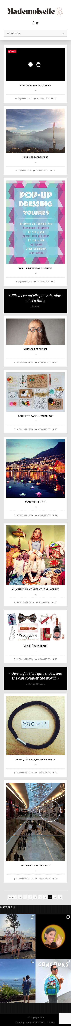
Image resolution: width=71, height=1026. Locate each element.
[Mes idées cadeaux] (35, 627)
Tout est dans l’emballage (35, 416)
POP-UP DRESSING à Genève (35, 268)
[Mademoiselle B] (36, 11)
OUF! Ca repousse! (35, 349)
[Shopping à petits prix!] (35, 822)
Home (19, 1022)
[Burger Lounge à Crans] (35, 64)
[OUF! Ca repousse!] (35, 332)
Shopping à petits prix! (35, 865)
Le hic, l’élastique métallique (35, 759)
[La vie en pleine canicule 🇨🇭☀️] (18, 981)
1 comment (44, 602)
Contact (51, 1022)
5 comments (43, 98)
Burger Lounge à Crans (35, 85)
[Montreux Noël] (35, 468)
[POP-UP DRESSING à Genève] (35, 222)
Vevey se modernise (35, 157)
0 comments (43, 281)
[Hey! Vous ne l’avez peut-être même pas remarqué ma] (53, 936)
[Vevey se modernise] (35, 131)
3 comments (42, 170)
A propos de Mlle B (34, 1022)
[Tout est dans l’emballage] (35, 392)
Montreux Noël (35, 502)
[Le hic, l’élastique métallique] (35, 725)
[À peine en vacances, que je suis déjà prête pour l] (53, 981)
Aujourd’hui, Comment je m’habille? (35, 589)
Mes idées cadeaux (35, 646)
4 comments (44, 878)
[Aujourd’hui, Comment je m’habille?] (35, 555)
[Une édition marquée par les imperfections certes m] (18, 936)
